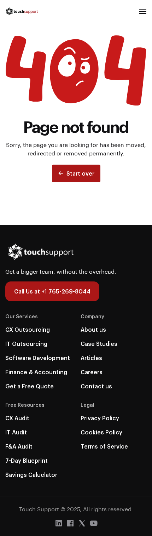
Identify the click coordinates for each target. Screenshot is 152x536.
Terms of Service (104, 446)
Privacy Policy (100, 418)
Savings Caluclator (31, 474)
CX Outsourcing (27, 329)
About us (93, 329)
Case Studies (99, 343)
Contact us (96, 386)
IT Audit (16, 432)
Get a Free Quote (29, 386)
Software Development (37, 357)
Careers (92, 372)
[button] (142, 11)
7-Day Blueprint (26, 460)
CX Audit (17, 418)
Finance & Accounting (36, 372)
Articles (91, 357)
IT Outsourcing (26, 343)
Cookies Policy (101, 432)
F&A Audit (19, 446)
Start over (80, 173)
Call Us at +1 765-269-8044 (52, 291)
